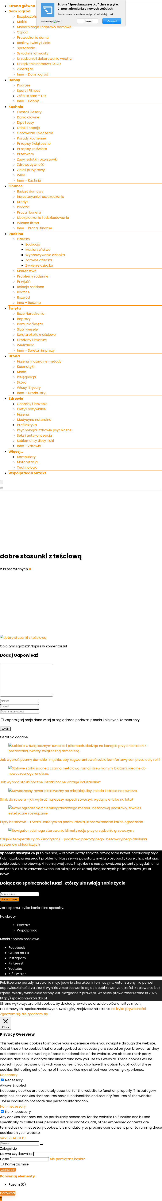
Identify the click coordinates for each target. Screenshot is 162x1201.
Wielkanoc (25, 345)
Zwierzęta (25, 69)
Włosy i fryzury (29, 387)
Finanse (15, 186)
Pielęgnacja (26, 377)
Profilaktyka (27, 424)
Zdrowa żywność (30, 164)
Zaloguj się (8, 1169)
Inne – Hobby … (29, 101)
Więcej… (15, 451)
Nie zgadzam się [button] (35, 1014)
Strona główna (21, 6)
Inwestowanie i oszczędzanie (40, 196)
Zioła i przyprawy (31, 169)
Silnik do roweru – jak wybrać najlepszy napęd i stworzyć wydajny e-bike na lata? (67, 799)
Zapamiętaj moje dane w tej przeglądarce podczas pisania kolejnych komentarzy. (72, 719)
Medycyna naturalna (34, 419)
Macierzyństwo (37, 249)
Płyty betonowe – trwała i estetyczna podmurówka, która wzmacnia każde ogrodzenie (71, 822)
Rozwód (23, 297)
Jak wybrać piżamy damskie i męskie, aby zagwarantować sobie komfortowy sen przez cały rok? (80, 759)
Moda (21, 371)
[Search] (1, 488)
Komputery (26, 456)
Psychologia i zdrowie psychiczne (44, 430)
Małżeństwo (26, 271)
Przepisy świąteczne (34, 143)
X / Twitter (17, 973)
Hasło (4, 1159)
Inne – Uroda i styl (31, 393)
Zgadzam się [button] (10, 1014)
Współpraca (27, 930)
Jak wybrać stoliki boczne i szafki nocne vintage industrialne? (50, 782)
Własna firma (28, 223)
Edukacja (32, 244)
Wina (21, 175)
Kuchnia (15, 106)
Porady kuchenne (31, 138)
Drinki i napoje (28, 127)
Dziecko (23, 239)
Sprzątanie (26, 48)
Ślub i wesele (27, 329)
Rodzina (15, 233)
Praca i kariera (29, 212)
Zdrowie (15, 398)
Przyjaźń (23, 281)
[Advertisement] (81, 521)
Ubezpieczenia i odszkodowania (43, 217)
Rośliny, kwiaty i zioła (33, 42)
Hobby (14, 80)
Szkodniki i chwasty (32, 53)
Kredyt (22, 201)
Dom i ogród (19, 11)
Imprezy (24, 318)
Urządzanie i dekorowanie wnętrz (44, 58)
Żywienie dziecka (39, 265)
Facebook (16, 947)
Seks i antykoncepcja (34, 435)
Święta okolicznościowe (36, 334)
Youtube (15, 968)
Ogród (22, 32)
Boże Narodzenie (30, 313)
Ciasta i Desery (29, 112)
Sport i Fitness (28, 90)
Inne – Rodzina (29, 302)
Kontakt (23, 925)
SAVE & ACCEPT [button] (13, 1138)
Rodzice (23, 292)
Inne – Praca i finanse (34, 228)
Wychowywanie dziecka (45, 254)
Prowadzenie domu (33, 37)
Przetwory (25, 154)
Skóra (21, 382)
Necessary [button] (9, 1074)
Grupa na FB (19, 952)
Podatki (23, 207)
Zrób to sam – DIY (31, 95)
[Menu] (1, 482)
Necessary (14, 1080)
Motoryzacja (27, 462)
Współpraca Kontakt (27, 473)
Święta (14, 308)
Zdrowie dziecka (38, 260)
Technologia (27, 467)
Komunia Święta (30, 324)
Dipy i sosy (25, 122)
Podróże (23, 85)
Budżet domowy (30, 191)
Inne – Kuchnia (29, 180)
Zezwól (112, 21)
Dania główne (28, 117)
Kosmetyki (25, 366)
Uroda (14, 356)
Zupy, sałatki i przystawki (37, 159)
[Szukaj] (41, 1144)
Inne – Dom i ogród (32, 74)
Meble (22, 21)
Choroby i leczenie (32, 403)
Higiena (23, 414)
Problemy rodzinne (32, 276)
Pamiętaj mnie (16, 1164)
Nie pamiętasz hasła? (67, 1159)
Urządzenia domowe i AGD (39, 63)
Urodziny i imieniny (32, 339)
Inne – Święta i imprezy (36, 350)
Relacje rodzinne (30, 286)
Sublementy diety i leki (35, 440)
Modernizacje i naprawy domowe (44, 27)
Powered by (47, 21)
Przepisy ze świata (32, 148)
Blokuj (88, 21)
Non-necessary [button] (13, 1106)
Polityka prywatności (128, 1008)
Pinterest (16, 963)
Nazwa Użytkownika (16, 1153)
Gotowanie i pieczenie (35, 133)
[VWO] (57, 21)
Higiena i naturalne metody (39, 361)
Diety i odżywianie (31, 409)
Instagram (17, 958)
